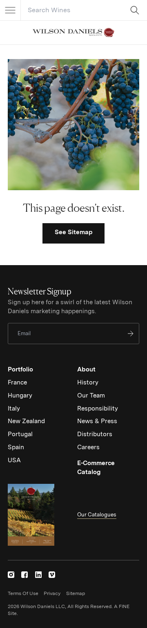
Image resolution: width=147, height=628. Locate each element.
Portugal (20, 434)
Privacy (52, 593)
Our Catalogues (96, 515)
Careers (88, 447)
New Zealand (26, 421)
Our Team (91, 395)
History (87, 382)
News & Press (97, 421)
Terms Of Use (23, 593)
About (86, 369)
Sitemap (75, 593)
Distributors (94, 434)
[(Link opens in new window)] (11, 574)
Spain (16, 447)
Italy (14, 408)
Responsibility (97, 408)
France (17, 382)
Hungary (20, 395)
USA (14, 460)
